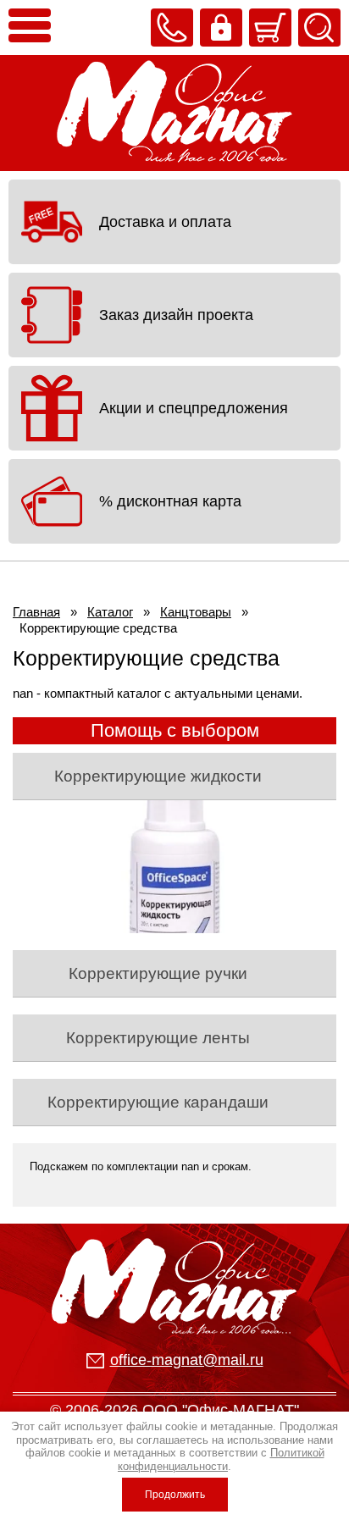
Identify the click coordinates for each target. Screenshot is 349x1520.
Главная (36, 612)
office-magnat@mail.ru (186, 1359)
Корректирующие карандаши (158, 1102)
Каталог (110, 612)
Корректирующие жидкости (158, 776)
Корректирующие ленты (158, 1038)
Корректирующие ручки (158, 973)
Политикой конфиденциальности (221, 1459)
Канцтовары (195, 612)
